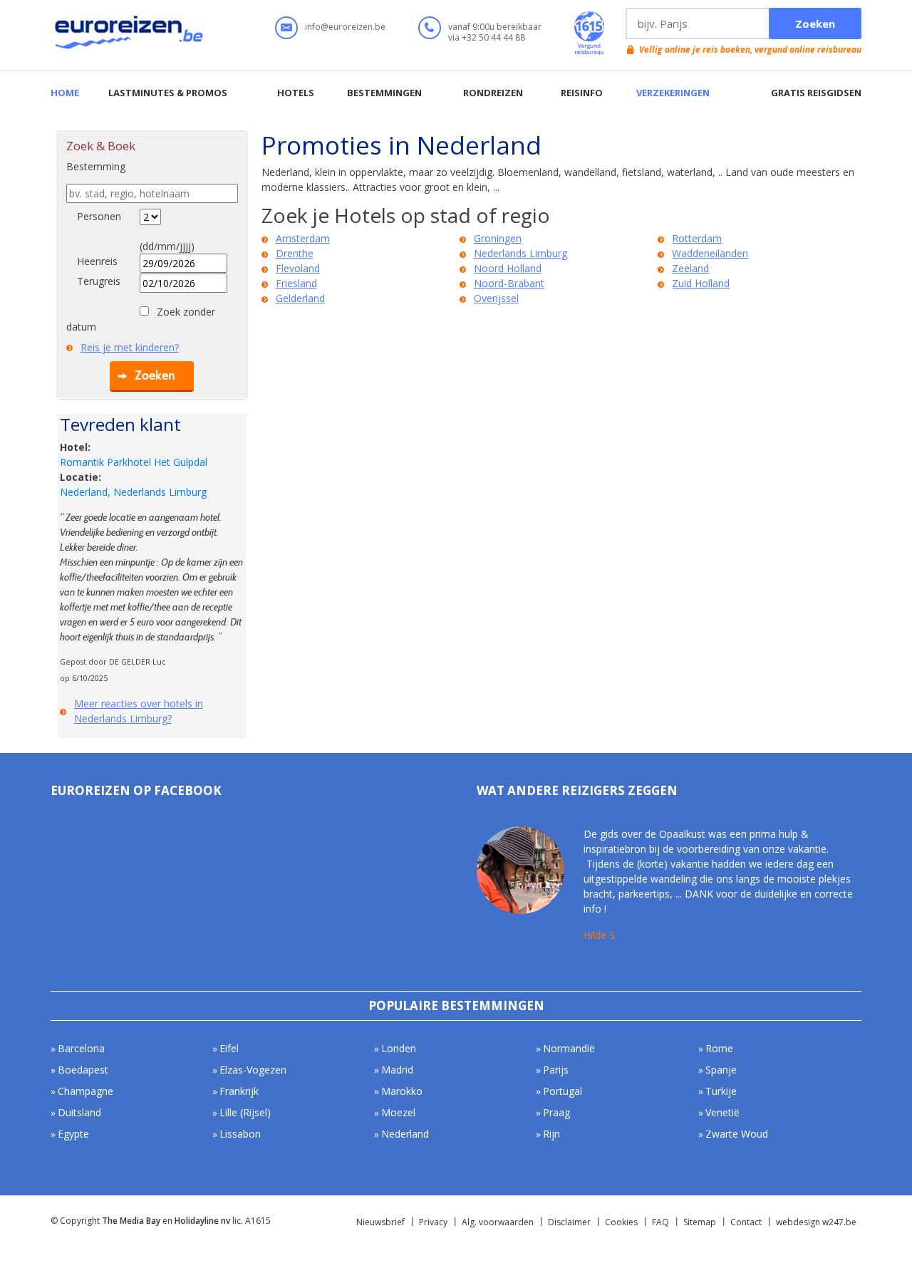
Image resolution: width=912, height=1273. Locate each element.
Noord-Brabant (509, 283)
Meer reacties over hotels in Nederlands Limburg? (138, 711)
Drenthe (295, 253)
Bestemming (95, 166)
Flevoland (298, 268)
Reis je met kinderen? (130, 347)
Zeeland (690, 268)
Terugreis (98, 281)
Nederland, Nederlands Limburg (133, 492)
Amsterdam (303, 238)
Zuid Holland (701, 283)
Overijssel (496, 298)
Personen (99, 216)
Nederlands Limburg (520, 253)
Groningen (498, 238)
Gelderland (300, 298)
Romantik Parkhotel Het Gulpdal (133, 462)
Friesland (296, 283)
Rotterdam (697, 238)
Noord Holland (508, 268)
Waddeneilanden (710, 253)
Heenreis (97, 261)
